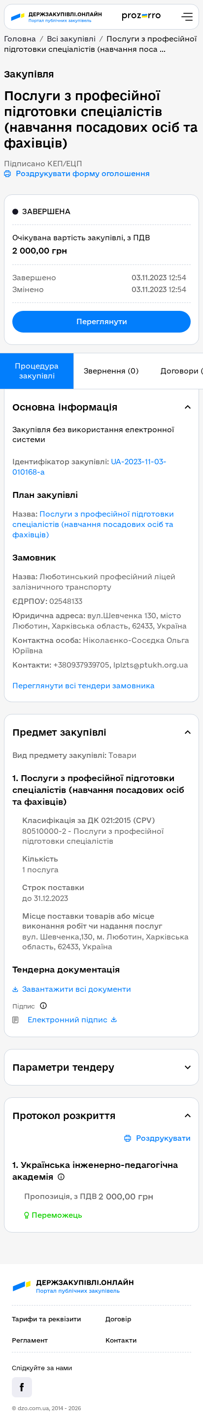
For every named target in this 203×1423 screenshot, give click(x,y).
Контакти (120, 1340)
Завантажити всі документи (76, 989)
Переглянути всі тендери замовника (83, 686)
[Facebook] (22, 1387)
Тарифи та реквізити (46, 1318)
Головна (20, 39)
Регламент (30, 1340)
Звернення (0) (111, 371)
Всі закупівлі (71, 39)
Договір (118, 1318)
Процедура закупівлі (37, 371)
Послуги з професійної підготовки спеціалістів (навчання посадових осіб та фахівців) (93, 524)
